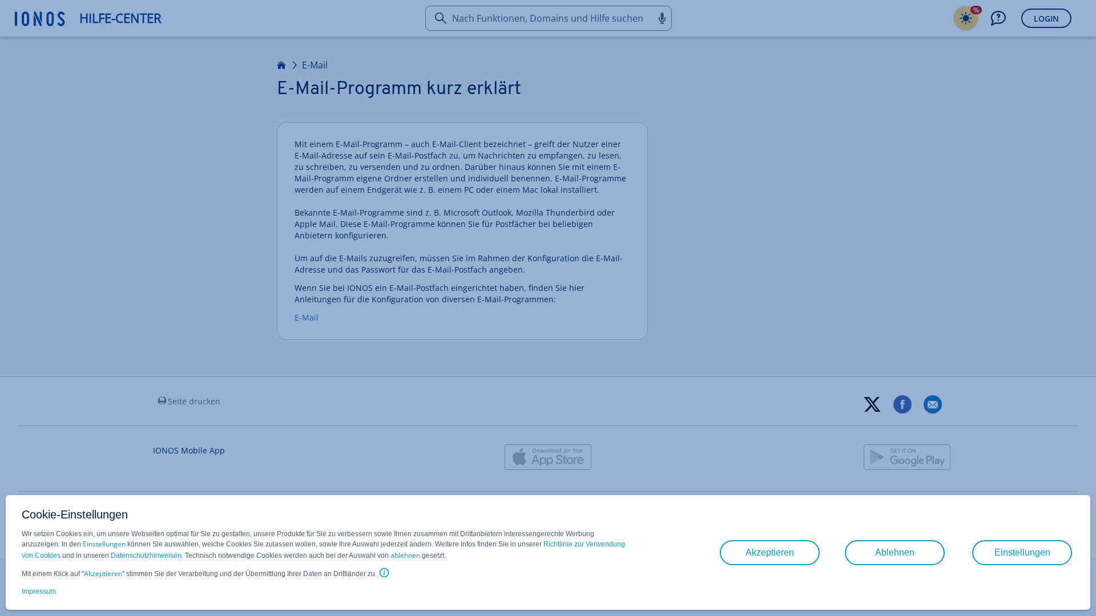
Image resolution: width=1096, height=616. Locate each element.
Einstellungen (104, 544)
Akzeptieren (103, 573)
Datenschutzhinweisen (146, 556)
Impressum (39, 591)
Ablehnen (894, 552)
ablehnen (405, 555)
